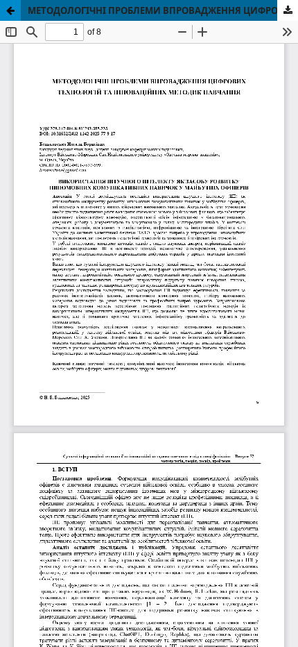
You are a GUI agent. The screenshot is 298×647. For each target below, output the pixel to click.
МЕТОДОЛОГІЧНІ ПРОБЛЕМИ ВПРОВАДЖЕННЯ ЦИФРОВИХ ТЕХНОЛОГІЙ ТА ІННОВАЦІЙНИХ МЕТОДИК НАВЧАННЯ (163, 10)
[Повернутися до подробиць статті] (10, 10)
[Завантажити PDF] (287, 10)
